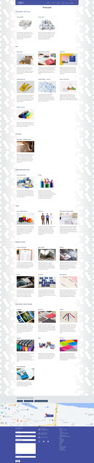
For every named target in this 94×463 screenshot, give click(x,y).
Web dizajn (61, 439)
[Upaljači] (25, 345)
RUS (76, 0)
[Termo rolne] (47, 24)
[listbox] (25, 440)
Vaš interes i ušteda (63, 446)
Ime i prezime (18, 430)
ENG (71, 0)
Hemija (39, 175)
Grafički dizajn (62, 440)
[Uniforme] (47, 219)
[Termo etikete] (25, 24)
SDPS (50, 415)
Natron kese (19, 51)
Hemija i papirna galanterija (64, 433)
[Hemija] (47, 182)
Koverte (62, 338)
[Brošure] (25, 282)
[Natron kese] (25, 59)
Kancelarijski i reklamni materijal (65, 436)
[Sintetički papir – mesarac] (47, 87)
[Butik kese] (68, 59)
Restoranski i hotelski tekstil (66, 211)
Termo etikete (20, 17)
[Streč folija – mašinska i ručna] (25, 146)
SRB (69, 0)
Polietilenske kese (21, 79)
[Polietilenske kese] (25, 87)
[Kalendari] (25, 317)
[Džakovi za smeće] (25, 114)
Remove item (33, 440)
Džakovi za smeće (21, 107)
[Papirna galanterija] (25, 182)
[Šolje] (47, 345)
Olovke (61, 309)
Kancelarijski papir (21, 366)
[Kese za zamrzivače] (68, 87)
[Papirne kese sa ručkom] (47, 59)
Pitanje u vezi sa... (18, 438)
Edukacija (61, 442)
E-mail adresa (18, 434)
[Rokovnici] (47, 317)
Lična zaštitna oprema (22, 211)
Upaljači (18, 338)
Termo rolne (41, 17)
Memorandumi (63, 274)
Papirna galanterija (21, 175)
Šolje (39, 338)
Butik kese (62, 51)
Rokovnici (40, 309)
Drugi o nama (62, 448)
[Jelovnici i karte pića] (25, 255)
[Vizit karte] (47, 282)
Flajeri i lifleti (41, 247)
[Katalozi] (68, 255)
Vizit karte (40, 274)
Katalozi (62, 247)
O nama (60, 445)
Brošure (18, 274)
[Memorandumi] (68, 282)
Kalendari (19, 309)
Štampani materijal (63, 435)
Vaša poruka (17, 442)
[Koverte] (68, 345)
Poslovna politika (62, 447)
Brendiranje (61, 441)
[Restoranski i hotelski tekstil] (68, 219)
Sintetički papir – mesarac (44, 79)
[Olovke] (68, 317)
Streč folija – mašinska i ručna (24, 139)
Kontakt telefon (18, 455)
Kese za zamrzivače (64, 79)
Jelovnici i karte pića (21, 247)
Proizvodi (60, 428)
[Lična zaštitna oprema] (25, 219)
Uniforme (40, 211)
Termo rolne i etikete (63, 429)
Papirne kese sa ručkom (43, 51)
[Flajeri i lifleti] (47, 255)
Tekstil (61, 434)
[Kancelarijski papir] (25, 374)
